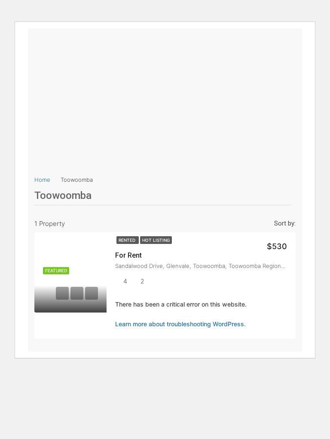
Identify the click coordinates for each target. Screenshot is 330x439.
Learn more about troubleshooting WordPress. (180, 324)
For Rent (128, 255)
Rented (128, 240)
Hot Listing (156, 240)
